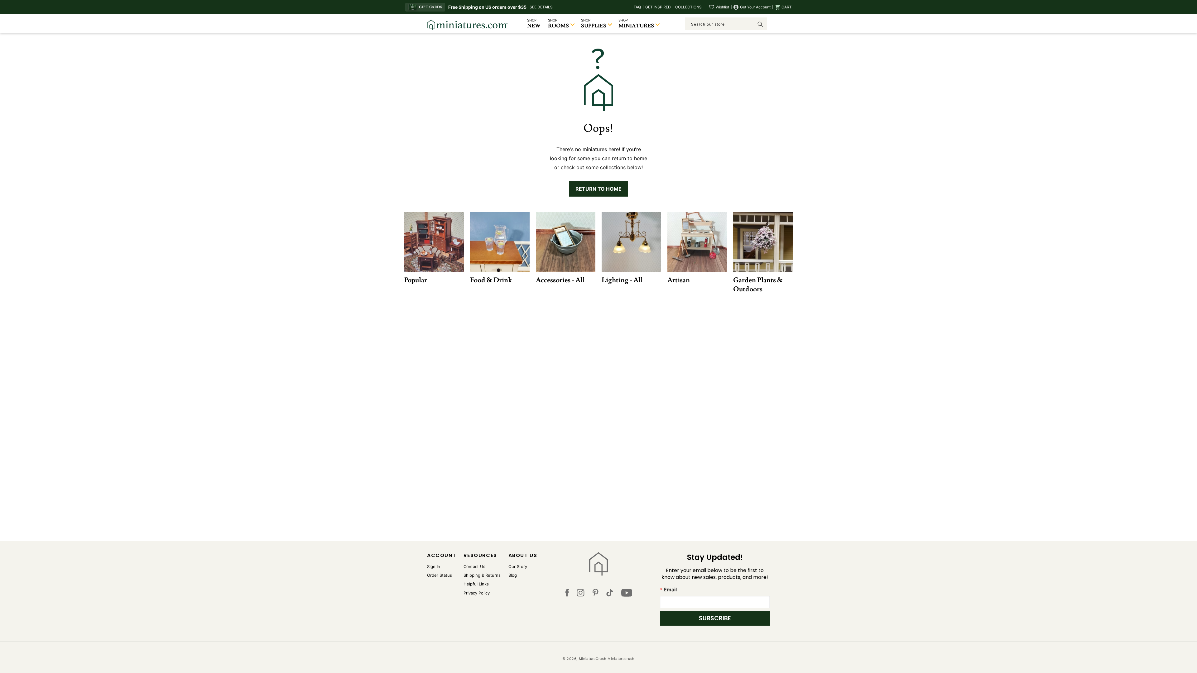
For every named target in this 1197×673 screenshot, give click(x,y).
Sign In (433, 566)
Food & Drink (491, 279)
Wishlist (722, 7)
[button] (783, 7)
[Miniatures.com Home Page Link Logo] (598, 564)
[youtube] (626, 594)
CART (786, 7)
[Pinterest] (595, 594)
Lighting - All (622, 279)
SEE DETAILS (541, 7)
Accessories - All (560, 279)
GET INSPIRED (658, 7)
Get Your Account (755, 7)
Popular (415, 279)
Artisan (678, 279)
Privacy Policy (477, 592)
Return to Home (598, 189)
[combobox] (726, 23)
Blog (512, 575)
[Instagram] (580, 594)
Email (670, 589)
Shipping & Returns (482, 575)
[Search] (760, 24)
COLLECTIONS (688, 7)
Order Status (439, 575)
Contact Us (474, 566)
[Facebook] (567, 594)
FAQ (637, 7)
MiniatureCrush (593, 658)
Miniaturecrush (621, 658)
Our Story (517, 566)
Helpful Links (476, 583)
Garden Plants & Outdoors (758, 284)
